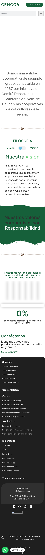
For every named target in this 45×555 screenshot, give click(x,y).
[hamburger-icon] (41, 13)
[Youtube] (19, 506)
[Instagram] (31, 506)
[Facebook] (14, 506)
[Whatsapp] (25, 506)
